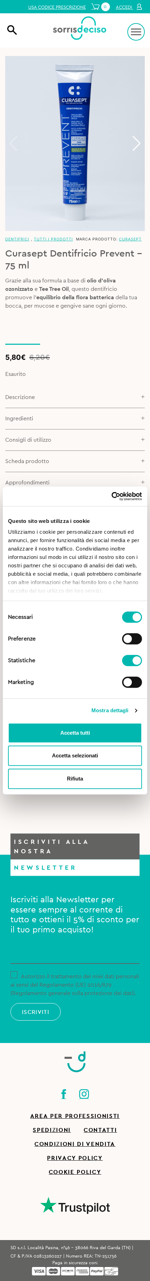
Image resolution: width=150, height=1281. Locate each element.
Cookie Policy (75, 1172)
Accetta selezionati (75, 755)
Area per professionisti (75, 1116)
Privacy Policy (75, 1158)
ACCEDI (124, 7)
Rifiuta (75, 779)
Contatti (100, 1130)
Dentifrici (17, 239)
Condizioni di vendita (75, 1144)
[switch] (132, 637)
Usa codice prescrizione (57, 7)
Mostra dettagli (110, 710)
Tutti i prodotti (53, 239)
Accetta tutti (75, 733)
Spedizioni (52, 1130)
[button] (136, 143)
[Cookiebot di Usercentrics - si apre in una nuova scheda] (111, 496)
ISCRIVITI (35, 1012)
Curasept (130, 239)
